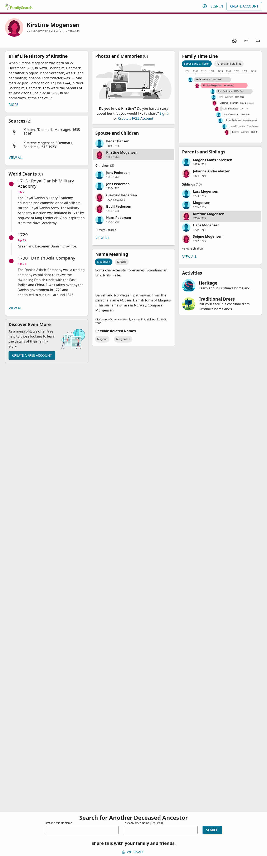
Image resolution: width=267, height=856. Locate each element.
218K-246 (73, 31)
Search (212, 830)
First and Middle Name (58, 823)
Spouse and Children (196, 63)
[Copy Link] (258, 41)
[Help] (204, 6)
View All (16, 157)
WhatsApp (135, 852)
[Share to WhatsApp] (234, 41)
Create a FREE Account (32, 355)
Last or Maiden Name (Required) (143, 823)
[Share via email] (246, 41)
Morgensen (123, 339)
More (14, 104)
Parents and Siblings (229, 63)
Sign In (217, 6)
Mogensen (103, 262)
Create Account (244, 6)
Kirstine (121, 262)
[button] (46, 131)
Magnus (102, 339)
